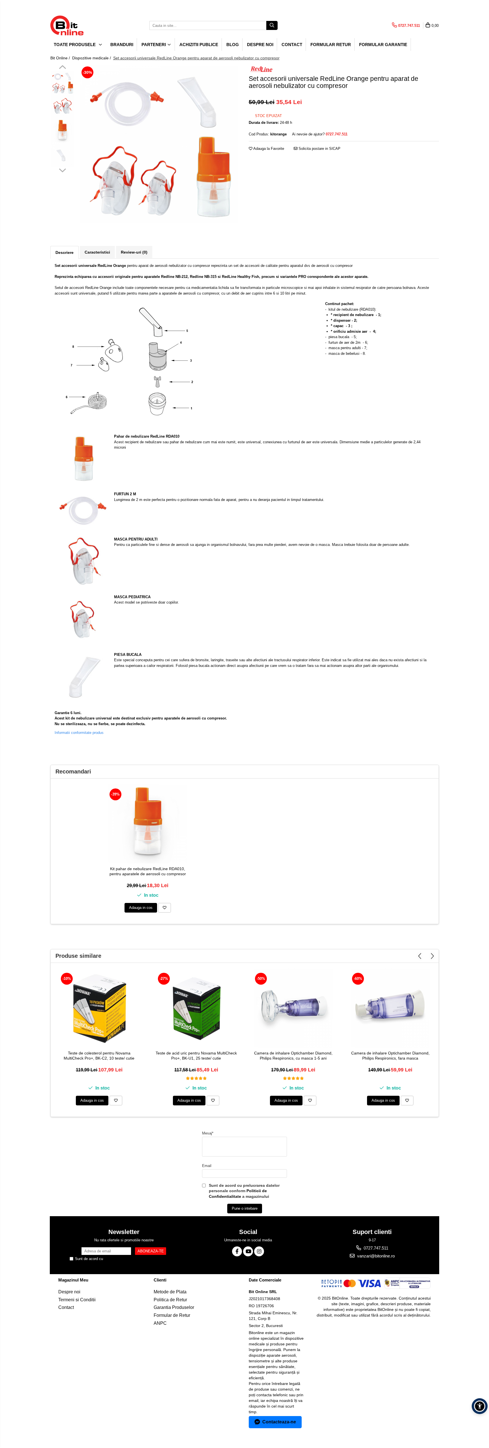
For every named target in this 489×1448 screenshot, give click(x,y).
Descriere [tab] (64, 252)
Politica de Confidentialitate (126, 1259)
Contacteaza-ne (279, 1421)
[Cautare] (272, 25)
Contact (292, 44)
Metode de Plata (170, 1291)
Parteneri (154, 44)
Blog (232, 44)
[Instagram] (259, 1251)
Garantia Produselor (174, 1307)
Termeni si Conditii (77, 1299)
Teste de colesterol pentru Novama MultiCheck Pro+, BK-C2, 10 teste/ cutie (99, 1055)
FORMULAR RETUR (330, 44)
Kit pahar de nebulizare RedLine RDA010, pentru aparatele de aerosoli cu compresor (148, 871)
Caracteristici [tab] (97, 252)
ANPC (160, 1323)
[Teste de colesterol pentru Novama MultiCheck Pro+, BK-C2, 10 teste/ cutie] (99, 1008)
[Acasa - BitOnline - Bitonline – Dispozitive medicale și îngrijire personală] (78, 25)
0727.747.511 (375, 1248)
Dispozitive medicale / (92, 58)
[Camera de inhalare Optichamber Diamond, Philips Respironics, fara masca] (390, 1008)
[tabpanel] (159, 144)
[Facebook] (237, 1251)
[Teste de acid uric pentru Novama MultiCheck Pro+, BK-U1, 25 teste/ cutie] (196, 1008)
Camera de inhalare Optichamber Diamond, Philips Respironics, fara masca (390, 1055)
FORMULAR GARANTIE (383, 44)
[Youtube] (248, 1251)
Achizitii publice (198, 44)
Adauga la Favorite (268, 148)
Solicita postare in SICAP (318, 148)
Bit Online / (60, 58)
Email (206, 1166)
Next (62, 169)
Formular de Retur (172, 1315)
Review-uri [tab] (134, 252)
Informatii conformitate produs (79, 733)
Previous (62, 68)
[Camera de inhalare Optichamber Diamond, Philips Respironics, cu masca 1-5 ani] (293, 1008)
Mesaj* (207, 1133)
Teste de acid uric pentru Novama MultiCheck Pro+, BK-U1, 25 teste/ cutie (196, 1055)
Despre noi (260, 44)
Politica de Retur (170, 1299)
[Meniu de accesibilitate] (480, 1406)
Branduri (121, 44)
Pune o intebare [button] (245, 1208)
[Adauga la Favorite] (164, 908)
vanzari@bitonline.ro (375, 1256)
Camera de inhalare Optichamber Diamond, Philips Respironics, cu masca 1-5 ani (293, 1055)
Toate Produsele (75, 44)
